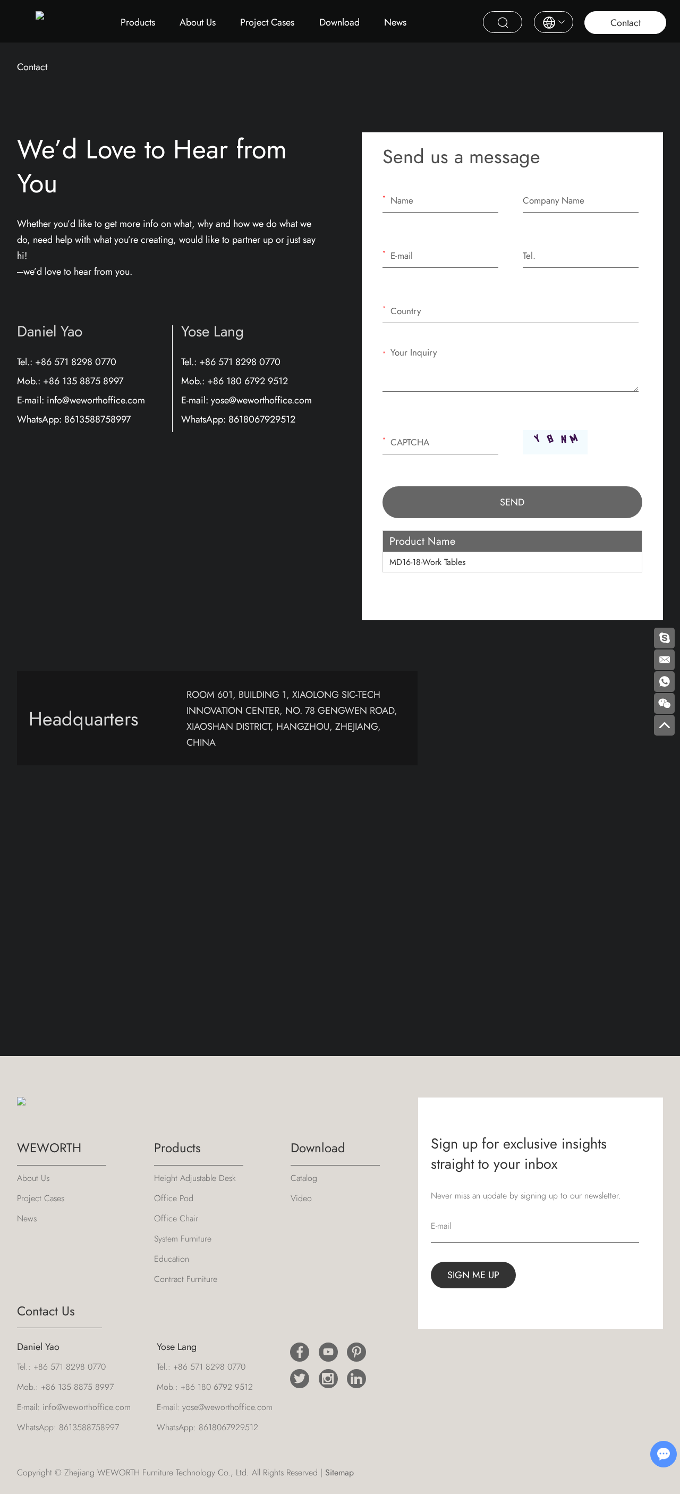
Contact (625, 23)
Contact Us (46, 1311)
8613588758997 (97, 419)
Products (138, 22)
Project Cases (267, 22)
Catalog (304, 1178)
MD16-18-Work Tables (427, 562)
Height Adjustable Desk (195, 1178)
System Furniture (182, 1239)
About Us (198, 22)
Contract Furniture (185, 1279)
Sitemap (339, 1472)
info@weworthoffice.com (96, 400)
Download (339, 22)
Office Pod (173, 1198)
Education (171, 1259)
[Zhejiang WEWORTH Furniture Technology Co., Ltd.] (40, 19)
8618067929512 (261, 419)
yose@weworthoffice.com (261, 400)
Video (301, 1198)
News (395, 22)
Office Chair (176, 1218)
